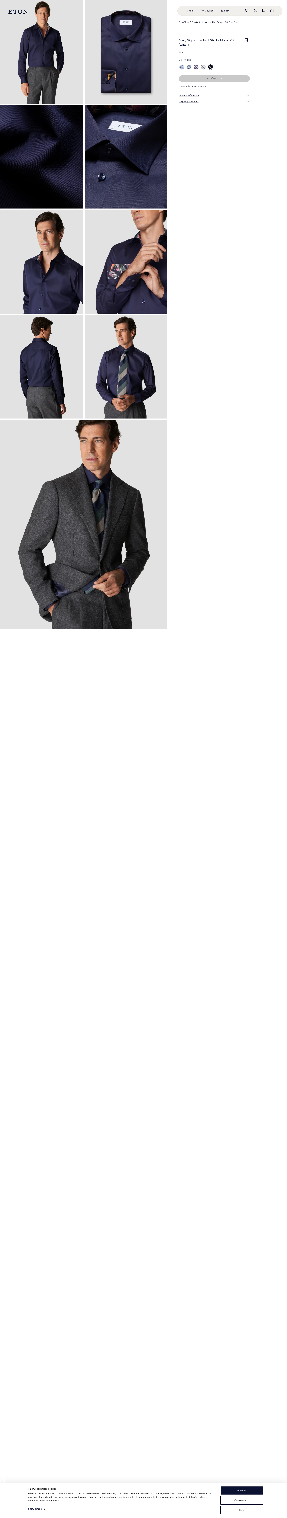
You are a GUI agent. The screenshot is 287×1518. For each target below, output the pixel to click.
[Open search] (247, 10)
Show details (35, 1509)
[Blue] (181, 67)
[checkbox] (246, 43)
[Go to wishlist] (263, 10)
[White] (203, 67)
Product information (189, 95)
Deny (241, 1510)
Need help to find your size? (193, 86)
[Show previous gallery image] (5, 1480)
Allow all (241, 1490)
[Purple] (196, 67)
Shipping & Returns (189, 101)
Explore (225, 10)
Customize (240, 1500)
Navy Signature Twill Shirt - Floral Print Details (225, 22)
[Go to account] (255, 10)
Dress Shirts (184, 22)
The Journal (206, 10)
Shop (190, 10)
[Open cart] (272, 10)
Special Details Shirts (200, 22)
